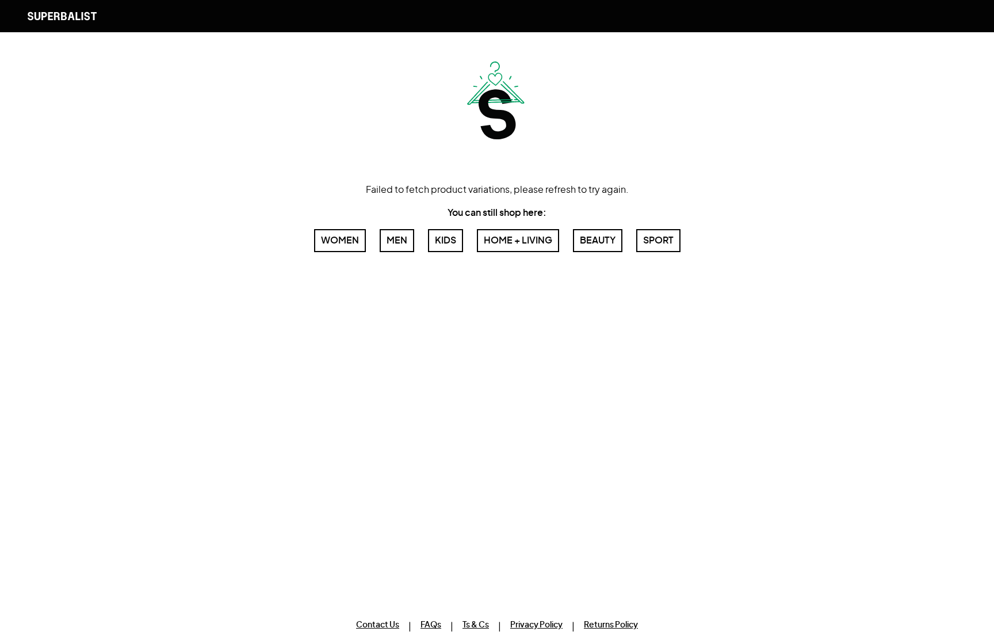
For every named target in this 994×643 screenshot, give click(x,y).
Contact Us (377, 625)
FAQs (430, 625)
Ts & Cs (475, 625)
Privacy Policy (536, 625)
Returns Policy (611, 625)
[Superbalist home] (62, 16)
